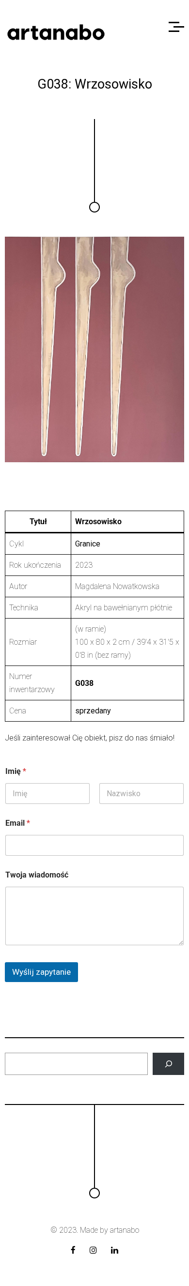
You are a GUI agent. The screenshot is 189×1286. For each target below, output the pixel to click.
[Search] (168, 1064)
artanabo (124, 1230)
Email (17, 823)
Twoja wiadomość (36, 874)
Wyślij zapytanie (41, 972)
